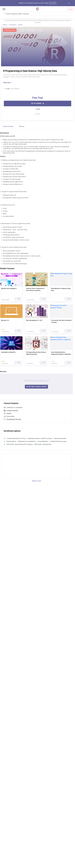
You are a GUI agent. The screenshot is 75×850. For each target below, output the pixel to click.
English (8, 413)
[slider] (2, 329)
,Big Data (18, 419)
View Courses (53, 3)
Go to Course (36, 103)
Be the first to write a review (36, 386)
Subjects (5, 24)
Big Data (20, 24)
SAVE (38, 109)
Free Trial (21, 438)
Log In (70, 9)
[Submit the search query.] (5, 14)
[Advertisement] (16, 465)
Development (12, 24)
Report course (36, 481)
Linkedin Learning (12, 410)
